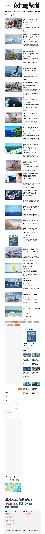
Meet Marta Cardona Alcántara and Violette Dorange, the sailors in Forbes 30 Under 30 (13, 411)
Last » (18, 324)
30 (24, 322)
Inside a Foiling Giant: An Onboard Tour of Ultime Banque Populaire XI (35, 361)
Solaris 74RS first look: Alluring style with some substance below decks (26, 390)
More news (13, 415)
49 (28, 322)
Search (20, 388)
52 (35, 322)
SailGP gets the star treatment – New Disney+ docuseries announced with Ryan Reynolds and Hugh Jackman (13, 407)
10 (20, 322)
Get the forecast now (9, 492)
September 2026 (29, 343)
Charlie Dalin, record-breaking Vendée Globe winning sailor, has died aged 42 (13, 398)
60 (7, 324)
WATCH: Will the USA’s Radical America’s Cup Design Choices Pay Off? (35, 390)
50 (31, 322)
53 (37, 322)
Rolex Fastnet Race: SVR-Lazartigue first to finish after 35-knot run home (26, 376)
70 (10, 324)
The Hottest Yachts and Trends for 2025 (36, 374)
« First (14, 322)
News (7, 392)
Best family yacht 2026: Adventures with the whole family (26, 360)
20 (22, 322)
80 (12, 324)
